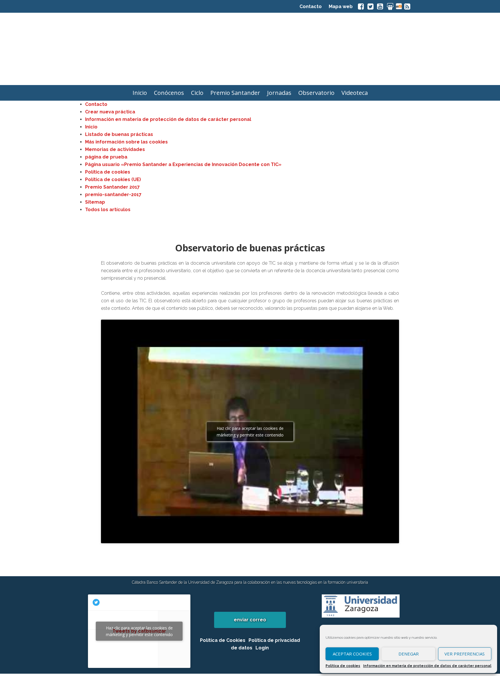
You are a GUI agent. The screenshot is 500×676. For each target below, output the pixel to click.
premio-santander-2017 (113, 194)
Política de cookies (343, 666)
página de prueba (106, 157)
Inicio (91, 127)
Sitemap (95, 202)
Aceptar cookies (352, 654)
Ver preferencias (464, 654)
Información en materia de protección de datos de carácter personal (427, 666)
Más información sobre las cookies (126, 142)
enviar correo (250, 619)
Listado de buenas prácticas (119, 134)
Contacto (310, 6)
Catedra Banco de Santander (250, 49)
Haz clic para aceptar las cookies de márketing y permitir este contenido (250, 432)
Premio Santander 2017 (112, 187)
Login (262, 648)
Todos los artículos (107, 209)
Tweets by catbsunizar (139, 631)
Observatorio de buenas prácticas (250, 248)
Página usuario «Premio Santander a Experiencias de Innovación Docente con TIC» (183, 164)
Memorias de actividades (115, 149)
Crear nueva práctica (110, 112)
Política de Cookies (222, 640)
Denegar (408, 654)
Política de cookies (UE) (113, 179)
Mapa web (341, 6)
